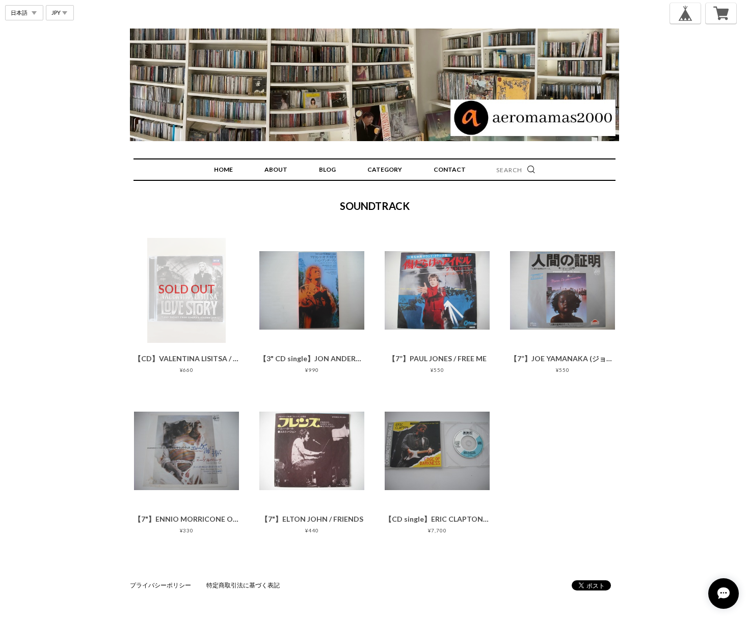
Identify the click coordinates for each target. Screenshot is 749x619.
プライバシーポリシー (160, 585)
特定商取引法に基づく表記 (243, 585)
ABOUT (275, 169)
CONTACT (450, 169)
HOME (223, 169)
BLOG (327, 169)
